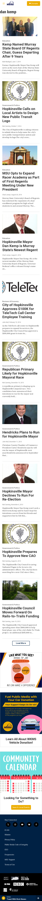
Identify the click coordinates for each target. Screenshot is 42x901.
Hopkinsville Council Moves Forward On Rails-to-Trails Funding (20, 612)
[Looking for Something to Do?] (21, 772)
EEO (6, 850)
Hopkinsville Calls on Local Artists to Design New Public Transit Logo (20, 115)
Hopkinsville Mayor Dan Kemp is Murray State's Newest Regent (20, 246)
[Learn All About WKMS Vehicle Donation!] (21, 713)
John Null (5, 322)
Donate (34, 3)
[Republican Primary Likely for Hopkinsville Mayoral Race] (19, 351)
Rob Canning (6, 126)
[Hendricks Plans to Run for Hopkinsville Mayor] (19, 414)
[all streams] (39, 898)
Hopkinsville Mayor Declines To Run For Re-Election (18, 495)
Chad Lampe (6, 195)
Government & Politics (11, 105)
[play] (3, 898)
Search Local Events (21, 807)
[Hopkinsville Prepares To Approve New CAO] (19, 533)
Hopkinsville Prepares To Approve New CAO (19, 554)
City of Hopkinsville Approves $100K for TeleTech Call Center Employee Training (18, 311)
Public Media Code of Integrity (16, 845)
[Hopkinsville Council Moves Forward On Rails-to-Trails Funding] (19, 590)
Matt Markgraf (7, 62)
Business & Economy (10, 301)
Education (6, 41)
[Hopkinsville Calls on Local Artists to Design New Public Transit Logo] (19, 91)
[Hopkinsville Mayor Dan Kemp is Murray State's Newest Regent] (19, 224)
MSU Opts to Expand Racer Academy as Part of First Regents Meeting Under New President (20, 181)
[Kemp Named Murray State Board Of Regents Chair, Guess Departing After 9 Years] (19, 26)
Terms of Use (10, 865)
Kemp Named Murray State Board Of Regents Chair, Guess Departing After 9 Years (20, 50)
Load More (21, 643)
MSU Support (10, 860)
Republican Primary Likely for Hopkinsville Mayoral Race (19, 373)
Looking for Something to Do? (21, 799)
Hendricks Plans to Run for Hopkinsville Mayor (21, 434)
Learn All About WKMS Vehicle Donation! (21, 740)
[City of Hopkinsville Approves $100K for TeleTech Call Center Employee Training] (19, 287)
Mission (7, 835)
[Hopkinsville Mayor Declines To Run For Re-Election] (19, 473)
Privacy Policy (10, 840)
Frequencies (9, 855)
